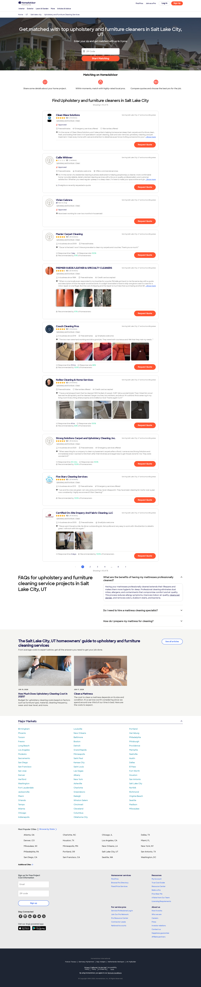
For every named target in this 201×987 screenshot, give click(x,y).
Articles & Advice (64, 9)
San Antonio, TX (148, 851)
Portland (133, 729)
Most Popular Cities (27, 829)
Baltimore (78, 737)
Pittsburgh (134, 741)
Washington (23, 783)
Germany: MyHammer (86, 962)
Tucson (21, 737)
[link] (100, 118)
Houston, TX (68, 840)
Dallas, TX (145, 835)
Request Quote (145, 144)
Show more (151, 137)
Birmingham (24, 729)
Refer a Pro (156, 890)
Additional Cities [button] (24, 865)
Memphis (133, 750)
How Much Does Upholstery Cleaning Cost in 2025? (42, 695)
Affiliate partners (158, 937)
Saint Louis (79, 767)
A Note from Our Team (161, 898)
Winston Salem (81, 800)
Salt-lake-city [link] (36, 15)
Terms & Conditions (115, 973)
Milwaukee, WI (30, 846)
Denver (21, 775)
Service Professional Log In (122, 911)
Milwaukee (134, 809)
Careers (155, 918)
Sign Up (177, 3)
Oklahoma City (81, 817)
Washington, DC (148, 857)
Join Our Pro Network (120, 914)
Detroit (77, 746)
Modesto (22, 754)
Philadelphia (135, 737)
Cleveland (78, 809)
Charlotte (78, 788)
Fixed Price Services (119, 886)
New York (78, 779)
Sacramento (24, 758)
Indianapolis (23, 817)
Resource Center (159, 886)
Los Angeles (24, 750)
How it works (157, 911)
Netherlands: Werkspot (116, 962)
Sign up (33, 903)
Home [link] (20, 15)
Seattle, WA (107, 857)
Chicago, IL (107, 835)
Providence (134, 746)
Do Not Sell (102, 968)
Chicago (22, 813)
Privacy (87, 968)
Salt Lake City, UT (110, 851)
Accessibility (112, 968)
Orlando (22, 800)
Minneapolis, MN (70, 846)
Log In (164, 3)
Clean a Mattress (83, 693)
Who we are (156, 914)
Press (154, 922)
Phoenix (22, 733)
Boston (77, 741)
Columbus (78, 813)
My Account (156, 879)
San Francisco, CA (71, 857)
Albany (77, 775)
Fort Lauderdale (26, 788)
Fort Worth (134, 771)
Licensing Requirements (161, 901)
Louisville (78, 729)
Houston (133, 775)
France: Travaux (70, 962)
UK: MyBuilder (131, 962)
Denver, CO (29, 840)
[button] (65, 298)
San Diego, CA (30, 857)
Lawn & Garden (42, 9)
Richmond (134, 792)
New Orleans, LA (110, 846)
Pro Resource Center (119, 918)
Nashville (133, 754)
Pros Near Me (157, 894)
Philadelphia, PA (31, 851)
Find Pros (115, 879)
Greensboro (79, 792)
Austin (132, 758)
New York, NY (147, 846)
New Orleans (80, 733)
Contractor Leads (118, 922)
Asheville (78, 783)
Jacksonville (24, 792)
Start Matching (100, 58)
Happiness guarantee (160, 933)
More (53, 9)
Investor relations (159, 926)
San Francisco (24, 767)
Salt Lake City (135, 783)
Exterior (30, 9)
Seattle (132, 800)
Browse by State (47, 829)
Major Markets (27, 721)
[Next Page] (125, 566)
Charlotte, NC (69, 835)
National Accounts (118, 926)
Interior (22, 9)
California (94, 968)
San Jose (22, 771)
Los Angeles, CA (109, 840)
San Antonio (135, 779)
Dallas (132, 762)
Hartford (22, 779)
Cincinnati (78, 804)
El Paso (132, 767)
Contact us (156, 929)
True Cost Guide (158, 883)
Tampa (21, 804)
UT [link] (27, 15)
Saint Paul (78, 758)
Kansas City (79, 762)
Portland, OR (69, 851)
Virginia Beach (136, 796)
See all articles (172, 641)
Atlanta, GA (29, 835)
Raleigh (77, 796)
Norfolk (132, 788)
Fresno (21, 741)
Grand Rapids (80, 750)
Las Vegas (78, 771)
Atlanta (21, 809)
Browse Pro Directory (119, 883)
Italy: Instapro (101, 962)
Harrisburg (134, 733)
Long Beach (23, 746)
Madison (133, 804)
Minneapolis (79, 754)
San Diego (23, 762)
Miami (21, 796)
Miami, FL (145, 840)
